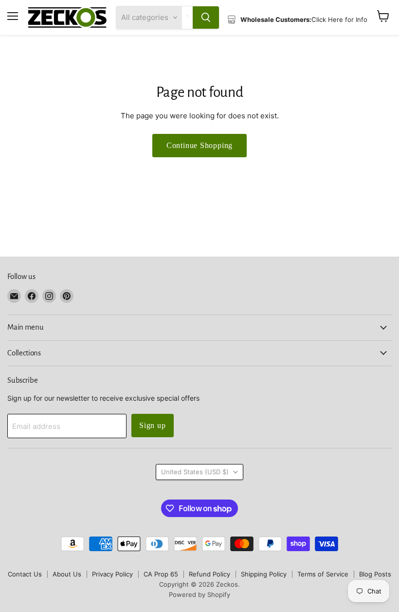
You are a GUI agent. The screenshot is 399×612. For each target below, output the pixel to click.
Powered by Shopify (199, 594)
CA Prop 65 (161, 574)
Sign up (152, 425)
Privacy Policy (112, 574)
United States (195, 472)
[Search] (206, 17)
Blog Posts (375, 574)
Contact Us (25, 574)
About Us (67, 574)
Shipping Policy (264, 574)
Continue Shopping (199, 145)
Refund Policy (209, 574)
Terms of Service (322, 574)
